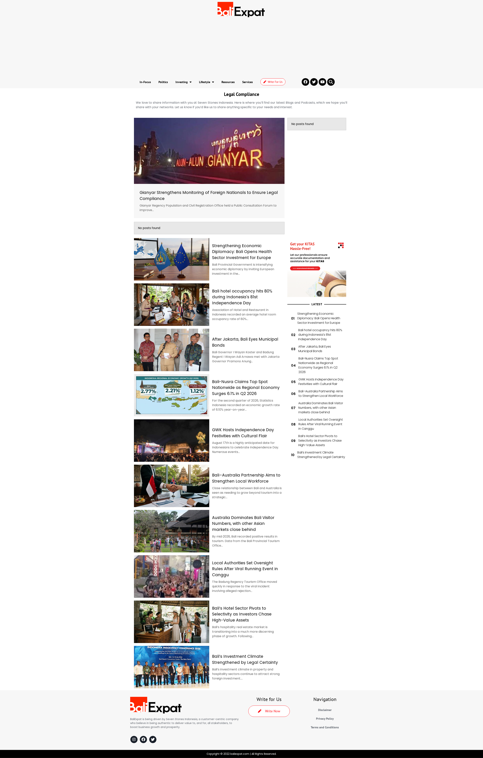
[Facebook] (143, 739)
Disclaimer (325, 710)
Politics (163, 82)
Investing (181, 82)
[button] (331, 82)
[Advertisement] (241, 47)
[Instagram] (134, 739)
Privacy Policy (325, 718)
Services (247, 82)
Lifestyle (204, 82)
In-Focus (145, 82)
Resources (228, 82)
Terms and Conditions (325, 727)
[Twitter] (153, 739)
